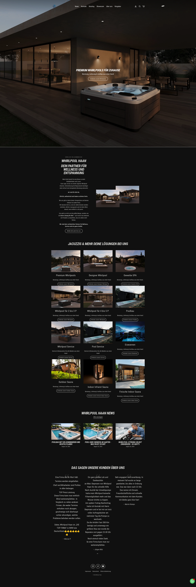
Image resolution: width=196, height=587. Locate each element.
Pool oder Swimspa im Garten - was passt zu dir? (98, 443)
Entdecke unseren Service (66, 357)
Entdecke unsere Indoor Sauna (130, 400)
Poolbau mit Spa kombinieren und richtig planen (66, 443)
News (77, 6)
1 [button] (97, 553)
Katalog (91, 6)
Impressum (88, 571)
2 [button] (98, 553)
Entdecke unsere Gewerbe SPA (130, 284)
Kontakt (84, 6)
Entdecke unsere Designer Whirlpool (98, 284)
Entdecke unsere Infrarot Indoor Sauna (98, 396)
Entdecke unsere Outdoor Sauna (65, 390)
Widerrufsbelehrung (105, 571)
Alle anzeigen (98, 417)
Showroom (100, 6)
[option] (98, 73)
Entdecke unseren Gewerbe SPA (98, 79)
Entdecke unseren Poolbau (130, 319)
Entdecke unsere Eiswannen (130, 353)
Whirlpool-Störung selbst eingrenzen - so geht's (130, 443)
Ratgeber (118, 6)
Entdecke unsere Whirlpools (66, 284)
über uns (109, 6)
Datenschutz (95, 571)
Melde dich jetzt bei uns (74, 231)
